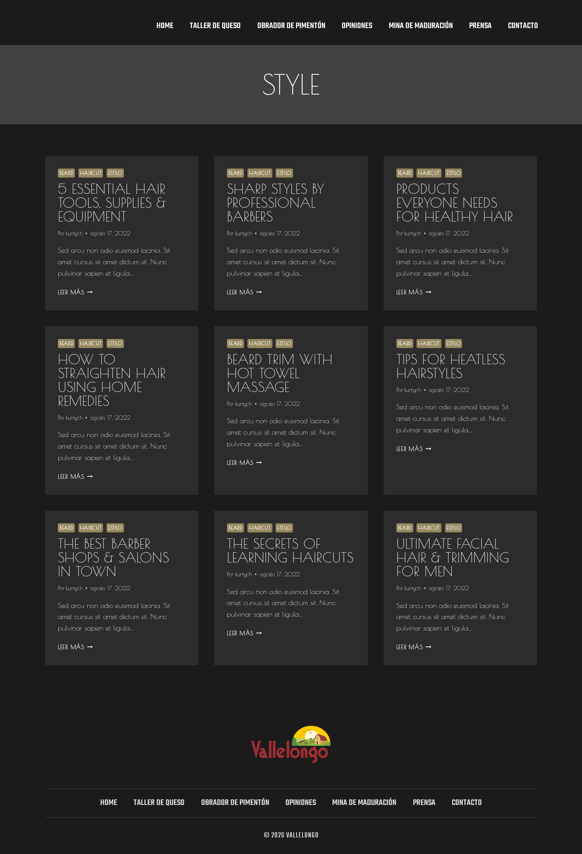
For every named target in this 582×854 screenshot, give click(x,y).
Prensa (480, 25)
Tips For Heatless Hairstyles (450, 366)
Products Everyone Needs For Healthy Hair (454, 202)
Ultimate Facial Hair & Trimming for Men (452, 557)
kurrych (74, 233)
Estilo (115, 173)
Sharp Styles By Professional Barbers (275, 202)
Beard (66, 173)
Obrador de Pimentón (291, 25)
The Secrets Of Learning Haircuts (290, 550)
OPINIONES (357, 25)
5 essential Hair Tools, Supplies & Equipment (112, 202)
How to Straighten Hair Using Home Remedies (112, 380)
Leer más (75, 292)
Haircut (90, 173)
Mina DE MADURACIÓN (421, 25)
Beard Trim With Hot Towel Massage (280, 373)
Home (164, 25)
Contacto (523, 25)
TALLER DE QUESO (215, 25)
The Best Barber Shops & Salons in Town (113, 557)
